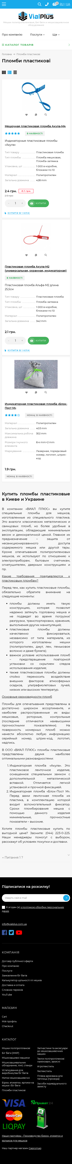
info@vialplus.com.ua (14, 924)
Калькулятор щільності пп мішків (22, 980)
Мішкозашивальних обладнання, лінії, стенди (17, 1064)
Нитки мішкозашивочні (16, 1077)
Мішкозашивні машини (16, 1057)
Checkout (7, 1026)
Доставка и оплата (13, 985)
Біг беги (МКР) (10, 1053)
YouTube (7, 994)
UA (68, 4)
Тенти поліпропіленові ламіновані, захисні (50, 1060)
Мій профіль (9, 1021)
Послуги (7, 970)
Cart (4, 1016)
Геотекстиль (44, 1071)
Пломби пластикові (14, 1090)
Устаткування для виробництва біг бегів (15, 1071)
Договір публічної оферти (17, 961)
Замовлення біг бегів (14, 975)
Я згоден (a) (33, 909)
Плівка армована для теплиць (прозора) (50, 1077)
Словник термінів (12, 989)
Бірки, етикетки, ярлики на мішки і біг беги (18, 1084)
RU (62, 4)
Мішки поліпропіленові (16, 1048)
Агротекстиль (45, 1066)
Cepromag (35, 1148)
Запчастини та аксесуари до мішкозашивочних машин (52, 1051)
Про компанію (10, 966)
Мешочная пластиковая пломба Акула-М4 (35, 126)
